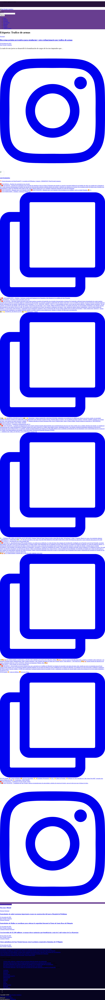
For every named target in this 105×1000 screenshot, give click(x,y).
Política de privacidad (5, 996)
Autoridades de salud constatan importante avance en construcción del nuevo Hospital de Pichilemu (33, 914)
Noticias (5, 19)
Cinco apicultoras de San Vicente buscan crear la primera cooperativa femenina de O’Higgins (31, 942)
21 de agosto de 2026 (5, 917)
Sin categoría (6, 987)
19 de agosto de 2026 (5, 945)
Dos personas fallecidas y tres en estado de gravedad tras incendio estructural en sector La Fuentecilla (29, 967)
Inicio (4, 18)
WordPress (13, 999)
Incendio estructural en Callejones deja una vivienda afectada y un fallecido (22, 966)
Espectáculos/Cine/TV (9, 976)
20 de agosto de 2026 (5, 935)
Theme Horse (9, 997)
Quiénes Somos (7, 28)
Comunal (2, 929)
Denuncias (6, 971)
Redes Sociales (7, 985)
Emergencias (6, 974)
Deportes (5, 24)
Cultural (5, 27)
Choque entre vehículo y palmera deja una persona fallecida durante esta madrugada (25, 961)
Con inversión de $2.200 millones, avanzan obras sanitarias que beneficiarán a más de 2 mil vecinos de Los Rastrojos (39, 932)
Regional (5, 21)
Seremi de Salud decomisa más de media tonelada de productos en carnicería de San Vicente (27, 963)
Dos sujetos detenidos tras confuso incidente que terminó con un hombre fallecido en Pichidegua (28, 964)
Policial (5, 25)
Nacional (2, 36)
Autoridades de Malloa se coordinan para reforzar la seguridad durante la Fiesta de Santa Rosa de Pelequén (36, 923)
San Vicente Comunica (6, 45)
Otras (4, 982)
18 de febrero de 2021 (5, 43)
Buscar (2, 12)
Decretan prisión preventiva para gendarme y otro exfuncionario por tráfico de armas (36, 40)
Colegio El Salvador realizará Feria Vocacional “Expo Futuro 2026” (17, 955)
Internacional (6, 977)
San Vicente (6, 22)
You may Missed (5, 908)
